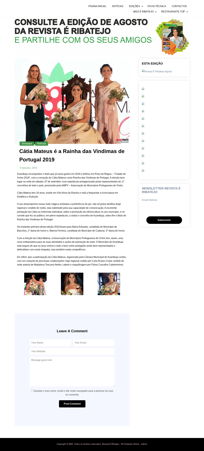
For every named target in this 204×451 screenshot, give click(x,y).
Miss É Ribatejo (143, 11)
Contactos (179, 6)
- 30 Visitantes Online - (99, 444)
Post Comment (72, 403)
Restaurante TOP (173, 11)
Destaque (27, 143)
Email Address (149, 200)
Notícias (117, 6)
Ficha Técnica (157, 6)
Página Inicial (97, 6)
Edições (134, 6)
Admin (144, 444)
